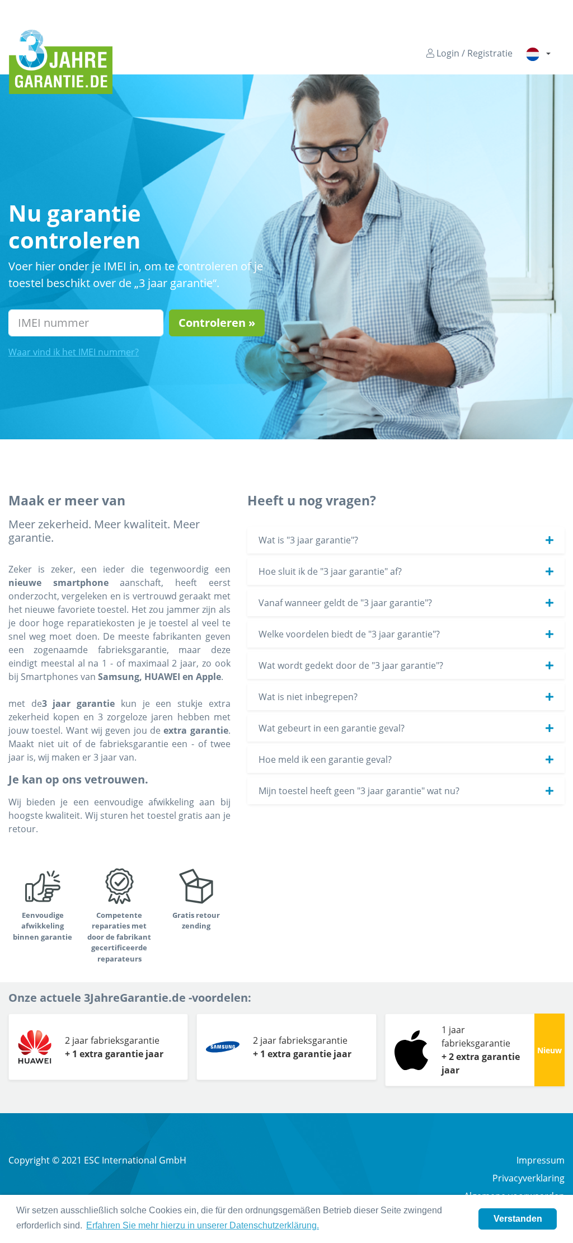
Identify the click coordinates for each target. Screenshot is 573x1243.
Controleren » (217, 322)
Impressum (540, 1160)
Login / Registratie (473, 53)
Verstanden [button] (518, 1218)
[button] (538, 53)
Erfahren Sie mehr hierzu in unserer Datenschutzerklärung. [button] (202, 1225)
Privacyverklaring (528, 1178)
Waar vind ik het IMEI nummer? (73, 352)
